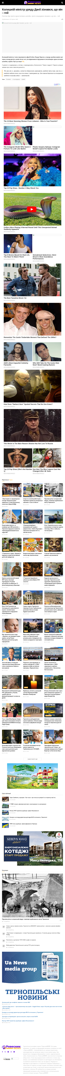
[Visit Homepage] (32, 2)
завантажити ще (32, 759)
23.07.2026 (47, 753)
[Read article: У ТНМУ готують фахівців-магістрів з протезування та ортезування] (5, 805)
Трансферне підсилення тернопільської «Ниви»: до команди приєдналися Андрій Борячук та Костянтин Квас (53, 748)
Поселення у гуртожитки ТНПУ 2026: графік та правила (21, 940)
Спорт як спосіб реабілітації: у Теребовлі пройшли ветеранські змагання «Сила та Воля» (32, 500)
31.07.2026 (47, 642)
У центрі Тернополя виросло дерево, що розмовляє (52, 554)
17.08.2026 (26, 534)
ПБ (23, 61)
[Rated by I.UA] (15, 1059)
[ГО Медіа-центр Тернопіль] (6, 1059)
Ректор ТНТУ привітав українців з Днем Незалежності (24, 810)
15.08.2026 (47, 532)
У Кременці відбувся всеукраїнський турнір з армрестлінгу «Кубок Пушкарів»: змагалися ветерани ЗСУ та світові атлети (33, 528)
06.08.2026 (5, 587)
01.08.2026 (26, 642)
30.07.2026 (26, 670)
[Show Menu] (3, 2)
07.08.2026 (47, 557)
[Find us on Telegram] (8, 1052)
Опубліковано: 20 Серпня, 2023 (10, 19)
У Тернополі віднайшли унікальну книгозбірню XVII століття (31, 580)
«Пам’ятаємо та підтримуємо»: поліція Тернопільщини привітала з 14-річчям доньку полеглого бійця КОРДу (11, 501)
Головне (8, 79)
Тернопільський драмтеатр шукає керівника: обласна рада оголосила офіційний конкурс (32, 720)
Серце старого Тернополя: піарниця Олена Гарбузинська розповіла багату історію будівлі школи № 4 (32, 609)
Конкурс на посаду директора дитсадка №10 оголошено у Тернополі (28, 817)
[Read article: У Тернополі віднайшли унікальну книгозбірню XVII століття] (33, 569)
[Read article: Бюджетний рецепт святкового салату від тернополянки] (33, 545)
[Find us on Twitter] (5, 1052)
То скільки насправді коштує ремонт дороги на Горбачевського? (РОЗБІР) (31, 747)
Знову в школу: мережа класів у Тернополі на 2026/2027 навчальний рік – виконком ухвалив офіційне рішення (33, 926)
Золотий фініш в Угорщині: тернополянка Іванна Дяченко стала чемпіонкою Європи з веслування (11, 665)
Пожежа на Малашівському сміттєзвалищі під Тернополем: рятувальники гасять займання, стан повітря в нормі (53, 609)
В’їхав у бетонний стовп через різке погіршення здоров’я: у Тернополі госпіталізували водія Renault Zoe (53, 693)
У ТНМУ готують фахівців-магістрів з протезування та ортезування (28, 804)
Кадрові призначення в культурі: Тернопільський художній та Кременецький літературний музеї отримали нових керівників (53, 581)
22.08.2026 (5, 506)
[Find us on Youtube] (14, 1052)
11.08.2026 (26, 557)
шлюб (23, 79)
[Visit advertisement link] (32, 776)
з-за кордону (16, 79)
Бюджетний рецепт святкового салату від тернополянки (32, 554)
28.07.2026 (26, 724)
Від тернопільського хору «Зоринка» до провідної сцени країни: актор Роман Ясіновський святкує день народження (11, 637)
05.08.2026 (26, 583)
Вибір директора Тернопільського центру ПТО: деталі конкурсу (23, 945)
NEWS (26, 495)
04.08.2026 (47, 587)
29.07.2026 (26, 696)
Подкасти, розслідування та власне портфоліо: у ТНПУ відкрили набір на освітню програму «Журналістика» (31, 665)
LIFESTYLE (6, 495)
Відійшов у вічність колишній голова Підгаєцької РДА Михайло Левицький (32, 692)
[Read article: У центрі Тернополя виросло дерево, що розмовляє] (54, 545)
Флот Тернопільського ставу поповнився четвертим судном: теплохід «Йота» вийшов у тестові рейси (53, 527)
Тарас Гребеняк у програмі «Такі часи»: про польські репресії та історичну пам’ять (33, 797)
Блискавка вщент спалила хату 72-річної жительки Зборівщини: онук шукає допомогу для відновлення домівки (11, 748)
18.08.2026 (5, 534)
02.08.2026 (26, 613)
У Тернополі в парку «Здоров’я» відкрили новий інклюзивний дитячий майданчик (11, 555)
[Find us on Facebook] (2, 1052)
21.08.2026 (47, 504)
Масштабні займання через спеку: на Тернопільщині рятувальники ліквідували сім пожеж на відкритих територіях (32, 637)
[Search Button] (62, 2)
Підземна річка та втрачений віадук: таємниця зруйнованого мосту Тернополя (53, 500)
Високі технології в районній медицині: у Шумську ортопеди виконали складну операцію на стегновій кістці (53, 637)
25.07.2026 (5, 753)
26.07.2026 (47, 726)
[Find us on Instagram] (11, 1052)
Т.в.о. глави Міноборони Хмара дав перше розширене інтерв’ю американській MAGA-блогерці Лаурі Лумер (11, 721)
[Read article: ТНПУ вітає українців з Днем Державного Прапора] (5, 825)
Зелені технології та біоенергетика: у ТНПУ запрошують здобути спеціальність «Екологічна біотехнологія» (52, 666)
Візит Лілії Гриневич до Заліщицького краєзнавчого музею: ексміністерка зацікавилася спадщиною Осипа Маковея (10, 609)
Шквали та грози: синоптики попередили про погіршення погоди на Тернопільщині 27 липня (53, 721)
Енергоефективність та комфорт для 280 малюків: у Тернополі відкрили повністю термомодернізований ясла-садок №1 (11, 528)
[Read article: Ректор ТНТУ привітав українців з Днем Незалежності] (5, 812)
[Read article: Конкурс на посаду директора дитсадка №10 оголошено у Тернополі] (5, 818)
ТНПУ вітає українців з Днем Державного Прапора (23, 824)
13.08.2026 (5, 559)
